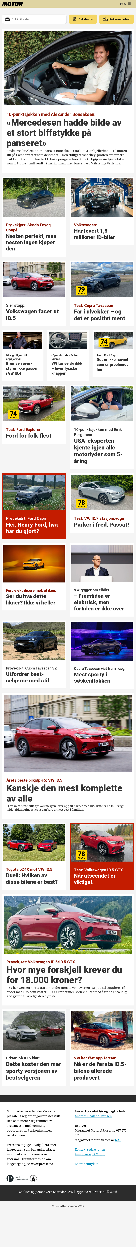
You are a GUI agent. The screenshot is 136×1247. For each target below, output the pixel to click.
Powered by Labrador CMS (68, 1206)
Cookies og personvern (35, 1192)
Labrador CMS (63, 1192)
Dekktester (86, 19)
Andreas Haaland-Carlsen (93, 1116)
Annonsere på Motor (90, 1154)
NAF (118, 1140)
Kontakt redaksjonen (90, 1149)
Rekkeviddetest (120, 19)
